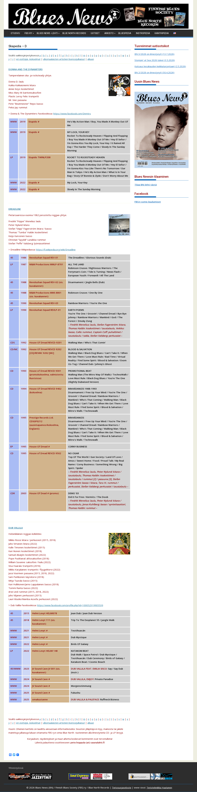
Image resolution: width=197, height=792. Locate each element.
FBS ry (28, 33)
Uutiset (95, 33)
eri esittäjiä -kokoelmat (28, 59)
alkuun (90, 59)
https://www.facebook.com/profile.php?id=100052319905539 (70, 605)
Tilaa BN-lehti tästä (146, 184)
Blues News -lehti (47, 33)
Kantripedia (162, 33)
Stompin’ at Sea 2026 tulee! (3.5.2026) (155, 60)
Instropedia (143, 33)
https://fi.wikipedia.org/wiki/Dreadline (56, 249)
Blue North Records (74, 33)
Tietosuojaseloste (121, 787)
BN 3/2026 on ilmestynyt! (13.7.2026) (154, 54)
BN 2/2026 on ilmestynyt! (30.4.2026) (154, 72)
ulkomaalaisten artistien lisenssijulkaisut (64, 59)
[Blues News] (98, 27)
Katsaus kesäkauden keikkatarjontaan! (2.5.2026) (160, 66)
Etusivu (15, 33)
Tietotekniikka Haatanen (159, 787)
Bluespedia (124, 33)
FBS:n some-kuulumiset (148, 201)
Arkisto (109, 33)
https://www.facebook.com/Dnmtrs (72, 113)
